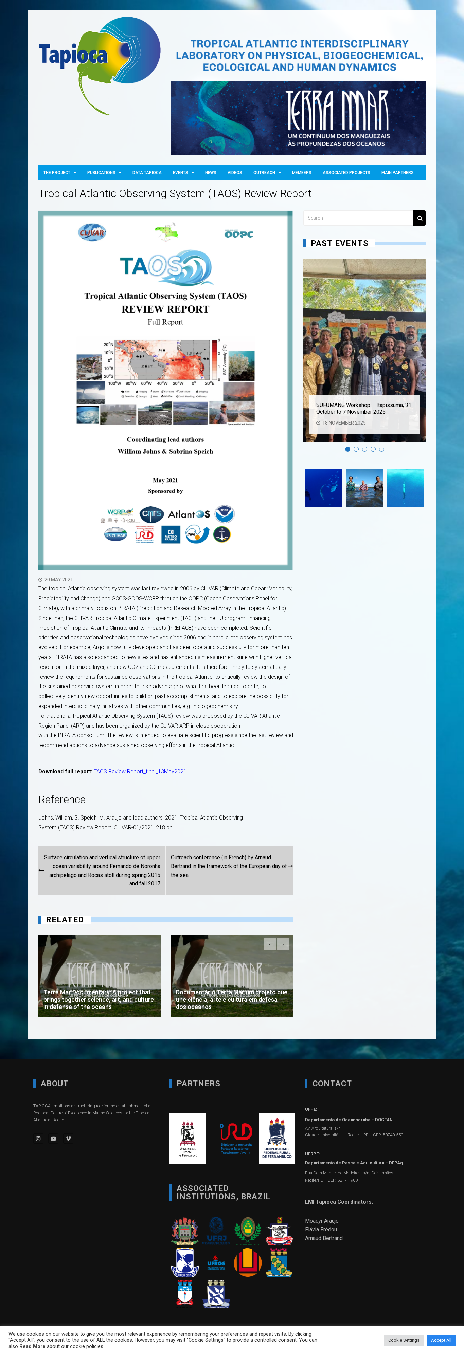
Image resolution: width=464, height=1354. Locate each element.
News (210, 172)
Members (301, 172)
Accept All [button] (441, 1340)
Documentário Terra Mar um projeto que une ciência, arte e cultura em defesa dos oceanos (99, 999)
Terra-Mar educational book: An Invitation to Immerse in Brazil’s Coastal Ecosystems (230, 1001)
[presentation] (270, 944)
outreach (264, 172)
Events (180, 172)
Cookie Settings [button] (404, 1340)
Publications (101, 172)
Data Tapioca (147, 172)
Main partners (397, 172)
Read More (32, 1346)
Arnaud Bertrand (324, 1238)
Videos (235, 172)
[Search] (419, 218)
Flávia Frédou (321, 1229)
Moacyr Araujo (322, 1221)
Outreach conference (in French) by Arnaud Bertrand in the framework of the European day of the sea (229, 866)
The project (56, 172)
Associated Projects (346, 172)
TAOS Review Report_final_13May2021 (140, 771)
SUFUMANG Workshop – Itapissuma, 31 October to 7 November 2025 (363, 408)
